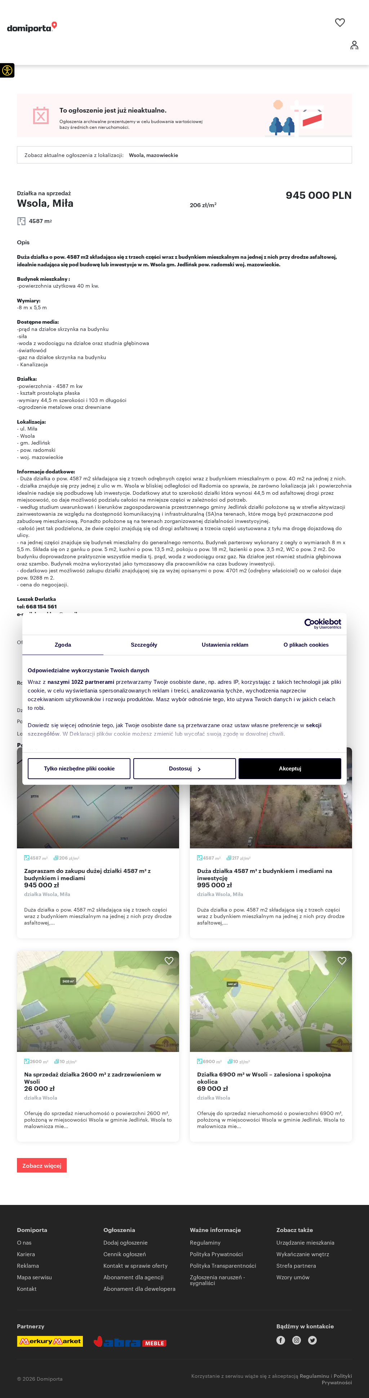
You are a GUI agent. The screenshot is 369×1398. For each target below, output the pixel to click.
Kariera (26, 1254)
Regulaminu (314, 1375)
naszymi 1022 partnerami (81, 682)
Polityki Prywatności (337, 1378)
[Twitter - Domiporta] (312, 1340)
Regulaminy (205, 1242)
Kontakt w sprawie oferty (135, 1265)
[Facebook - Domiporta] (280, 1340)
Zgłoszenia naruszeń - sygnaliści (217, 1279)
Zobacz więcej (41, 1165)
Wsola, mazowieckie (153, 154)
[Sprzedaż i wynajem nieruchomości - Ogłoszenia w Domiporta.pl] (32, 27)
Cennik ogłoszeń (124, 1254)
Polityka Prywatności (216, 1254)
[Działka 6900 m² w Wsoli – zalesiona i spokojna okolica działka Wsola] (271, 1001)
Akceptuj (290, 768)
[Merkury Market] (50, 1341)
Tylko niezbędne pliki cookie (79, 768)
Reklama (28, 1265)
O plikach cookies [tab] (306, 645)
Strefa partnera (296, 1265)
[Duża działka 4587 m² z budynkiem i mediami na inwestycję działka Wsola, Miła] (271, 797)
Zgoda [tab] (63, 645)
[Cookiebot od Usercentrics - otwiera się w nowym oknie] (309, 624)
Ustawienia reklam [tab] (225, 645)
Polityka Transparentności (223, 1265)
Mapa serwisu (34, 1277)
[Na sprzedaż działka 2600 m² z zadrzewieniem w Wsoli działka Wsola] (98, 1001)
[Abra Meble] (130, 1341)
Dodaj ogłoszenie (125, 1242)
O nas (24, 1242)
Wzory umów (293, 1277)
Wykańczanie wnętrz (302, 1254)
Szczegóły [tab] (144, 645)
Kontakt (27, 1288)
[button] (7, 70)
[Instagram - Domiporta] (296, 1340)
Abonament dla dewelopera (139, 1288)
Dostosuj (180, 768)
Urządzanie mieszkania (305, 1242)
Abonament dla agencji (133, 1277)
